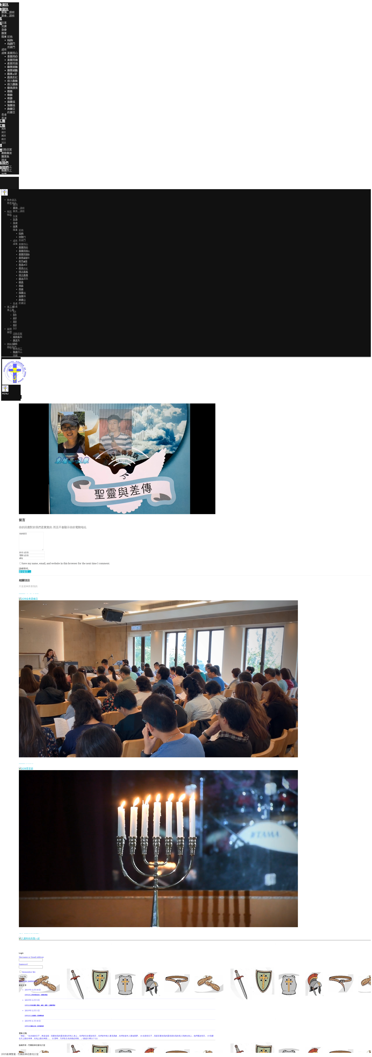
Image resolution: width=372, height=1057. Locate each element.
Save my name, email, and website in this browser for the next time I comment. (66, 563)
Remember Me (28, 972)
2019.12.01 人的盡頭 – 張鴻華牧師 (34, 1015)
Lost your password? (28, 981)
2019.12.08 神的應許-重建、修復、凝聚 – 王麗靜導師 (40, 1005)
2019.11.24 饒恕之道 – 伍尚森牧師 (34, 1026)
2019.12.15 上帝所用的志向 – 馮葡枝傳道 (36, 994)
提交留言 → (25, 571)
